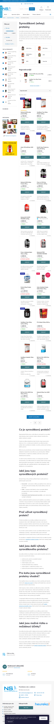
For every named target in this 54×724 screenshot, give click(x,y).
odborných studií (29, 583)
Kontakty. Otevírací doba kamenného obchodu (9, 707)
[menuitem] (6, 14)
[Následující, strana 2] (35, 422)
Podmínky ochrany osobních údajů (10, 714)
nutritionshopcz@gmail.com (27, 692)
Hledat (32, 9)
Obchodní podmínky (8, 711)
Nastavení (10, 721)
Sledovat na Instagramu (10, 136)
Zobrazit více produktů (34, 85)
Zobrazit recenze (17, 667)
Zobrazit (27, 122)
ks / (26, 707)
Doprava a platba (7, 709)
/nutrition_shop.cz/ (25, 697)
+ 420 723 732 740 (40, 692)
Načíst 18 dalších (34, 417)
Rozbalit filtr (9, 44)
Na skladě (9, 40)
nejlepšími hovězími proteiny (32, 539)
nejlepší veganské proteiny (40, 645)
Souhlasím (43, 718)
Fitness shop (39, 695)
